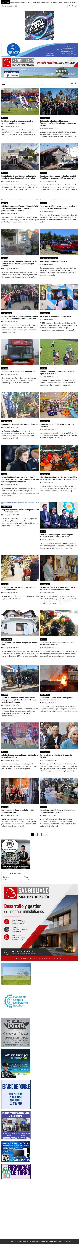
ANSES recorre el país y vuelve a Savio (55, 316)
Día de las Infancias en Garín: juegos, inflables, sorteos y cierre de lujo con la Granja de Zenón (58, 478)
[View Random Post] (72, 83)
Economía (5, 584)
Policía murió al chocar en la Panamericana (18, 371)
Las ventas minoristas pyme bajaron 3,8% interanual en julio (17, 811)
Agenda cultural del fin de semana (53, 261)
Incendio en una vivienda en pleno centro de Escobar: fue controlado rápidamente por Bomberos (19, 263)
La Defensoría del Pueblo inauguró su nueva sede (19, 643)
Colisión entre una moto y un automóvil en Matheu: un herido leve (57, 643)
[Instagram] (72, 6)
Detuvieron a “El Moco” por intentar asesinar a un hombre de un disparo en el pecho (58, 207)
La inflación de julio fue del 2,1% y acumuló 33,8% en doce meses (18, 588)
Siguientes (46, 834)
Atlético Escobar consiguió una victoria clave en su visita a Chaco (19, 756)
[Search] (76, 83)
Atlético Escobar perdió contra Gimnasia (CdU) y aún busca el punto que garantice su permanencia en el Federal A (19, 208)
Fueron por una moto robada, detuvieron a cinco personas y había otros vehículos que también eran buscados (18, 699)
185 (43, 834)
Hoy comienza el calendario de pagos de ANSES (56, 756)
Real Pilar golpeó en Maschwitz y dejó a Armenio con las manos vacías (17, 122)
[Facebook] (69, 6)
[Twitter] (76, 6)
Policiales (5, 173)
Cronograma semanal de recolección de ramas (19, 424)
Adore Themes (65, 1241)
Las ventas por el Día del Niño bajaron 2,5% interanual (57, 425)
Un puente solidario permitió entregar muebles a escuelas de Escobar (20, 511)
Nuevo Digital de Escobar (30, 1241)
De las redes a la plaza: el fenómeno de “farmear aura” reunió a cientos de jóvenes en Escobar (58, 123)
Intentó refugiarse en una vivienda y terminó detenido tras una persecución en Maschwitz (58, 177)
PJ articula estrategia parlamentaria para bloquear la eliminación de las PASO (56, 535)
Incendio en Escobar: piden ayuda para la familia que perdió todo (56, 698)
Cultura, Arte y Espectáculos (49, 258)
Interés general (45, 118)
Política (4, 474)
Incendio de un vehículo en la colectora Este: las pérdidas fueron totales (57, 811)
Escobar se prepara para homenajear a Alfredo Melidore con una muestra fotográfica (58, 588)
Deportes (5, 118)
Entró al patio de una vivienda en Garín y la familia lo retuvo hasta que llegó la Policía (18, 177)
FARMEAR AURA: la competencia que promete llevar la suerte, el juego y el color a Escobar (19, 317)
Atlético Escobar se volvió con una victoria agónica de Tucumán (57, 372)
